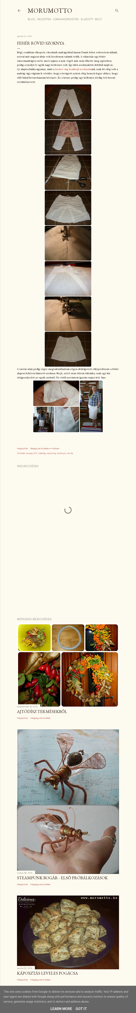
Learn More (61, 1009)
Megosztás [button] (22, 448)
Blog (31, 19)
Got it (81, 1009)
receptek (44, 19)
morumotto (50, 10)
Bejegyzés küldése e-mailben (45, 448)
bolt (98, 19)
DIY (35, 453)
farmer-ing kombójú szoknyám (73, 69)
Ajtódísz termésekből (42, 711)
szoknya (61, 453)
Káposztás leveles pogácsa (47, 973)
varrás (70, 453)
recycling (51, 453)
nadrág (42, 453)
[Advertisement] (68, 584)
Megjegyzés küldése (40, 718)
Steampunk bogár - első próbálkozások (62, 877)
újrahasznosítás (66, 19)
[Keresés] (117, 9)
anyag (29, 453)
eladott (87, 19)
